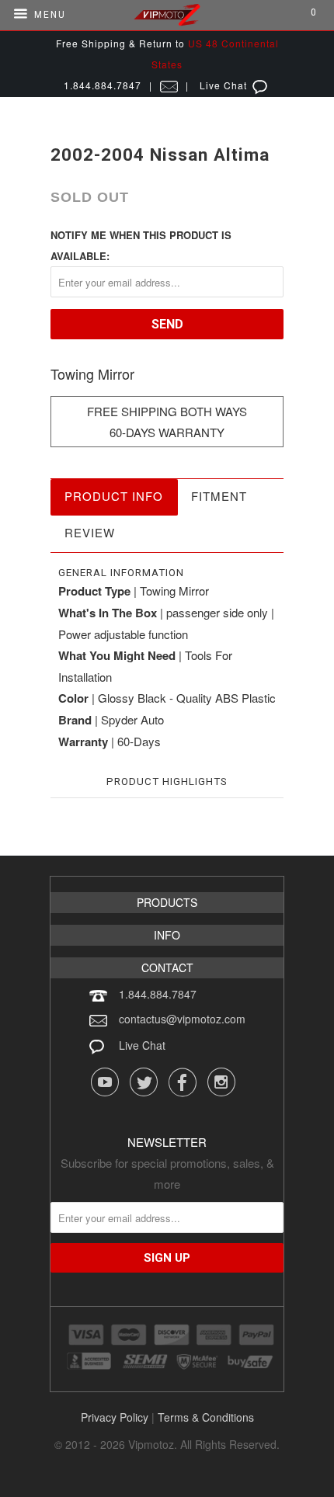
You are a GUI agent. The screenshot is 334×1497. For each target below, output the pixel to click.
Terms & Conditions (206, 1417)
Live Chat (142, 1045)
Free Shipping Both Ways (167, 411)
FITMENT (219, 496)
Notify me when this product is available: (140, 245)
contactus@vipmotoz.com (182, 1018)
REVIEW (89, 532)
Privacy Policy (114, 1417)
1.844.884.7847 (158, 994)
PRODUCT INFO (113, 496)
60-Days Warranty (167, 432)
